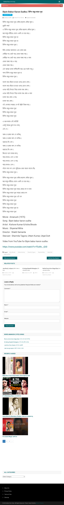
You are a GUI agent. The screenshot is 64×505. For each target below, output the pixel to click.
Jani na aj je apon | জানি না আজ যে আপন (11, 269)
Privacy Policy (8, 491)
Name (6, 305)
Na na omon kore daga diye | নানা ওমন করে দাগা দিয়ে (11, 258)
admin (35, 272)
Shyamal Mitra (41, 252)
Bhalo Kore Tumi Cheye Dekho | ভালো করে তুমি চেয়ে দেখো (16, 375)
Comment (7, 288)
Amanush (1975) (7, 14)
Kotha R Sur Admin (19, 17)
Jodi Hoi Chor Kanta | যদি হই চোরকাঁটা (55, 258)
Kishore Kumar (21, 252)
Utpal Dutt (49, 252)
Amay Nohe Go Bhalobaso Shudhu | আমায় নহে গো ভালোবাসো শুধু (18, 416)
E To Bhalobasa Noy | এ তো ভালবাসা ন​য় (12, 396)
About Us (6, 488)
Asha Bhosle (12, 252)
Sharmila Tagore (31, 252)
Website (6, 318)
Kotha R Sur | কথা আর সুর (9, 1)
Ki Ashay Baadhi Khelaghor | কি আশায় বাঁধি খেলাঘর (31, 269)
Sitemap (6, 497)
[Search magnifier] (61, 5)
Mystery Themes (40, 503)
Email (6, 311)
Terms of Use (8, 494)
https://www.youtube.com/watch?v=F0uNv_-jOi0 (25, 247)
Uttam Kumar (7, 254)
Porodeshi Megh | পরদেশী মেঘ (10, 436)
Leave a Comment (31, 17)
